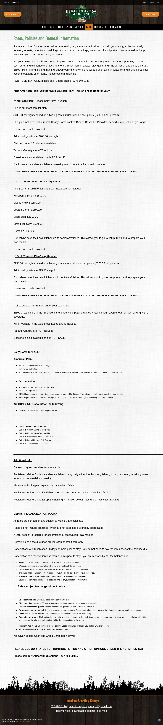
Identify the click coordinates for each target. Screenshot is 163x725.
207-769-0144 (12, 14)
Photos (6, 2)
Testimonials (154, 2)
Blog (145, 2)
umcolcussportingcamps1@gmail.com (90, 706)
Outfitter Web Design (23, 721)
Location (15, 2)
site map (102, 710)
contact (91, 710)
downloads (78, 710)
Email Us (150, 14)
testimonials (63, 710)
